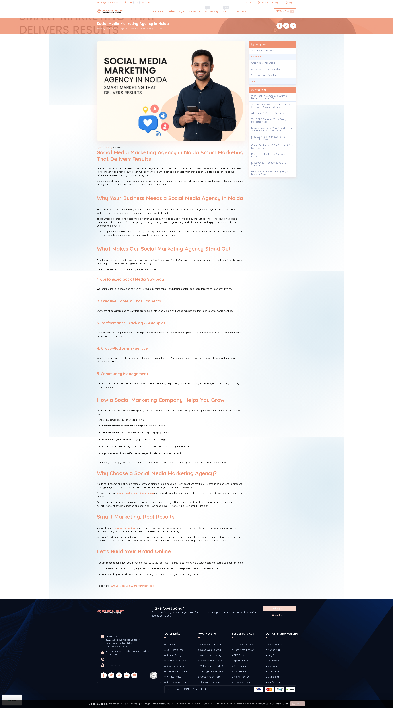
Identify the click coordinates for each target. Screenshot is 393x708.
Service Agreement (176, 682)
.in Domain (273, 660)
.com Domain (275, 644)
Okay (297, 703)
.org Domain (274, 655)
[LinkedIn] (143, 2)
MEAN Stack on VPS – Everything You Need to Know (271, 173)
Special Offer (241, 660)
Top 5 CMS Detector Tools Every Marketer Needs (268, 120)
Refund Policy (173, 655)
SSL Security (240, 671)
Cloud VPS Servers (210, 676)
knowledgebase (242, 682)
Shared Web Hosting (211, 644)
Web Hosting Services (263, 50)
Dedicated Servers (210, 682)
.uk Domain (274, 676)
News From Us (241, 676)
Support (280, 608)
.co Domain (274, 666)
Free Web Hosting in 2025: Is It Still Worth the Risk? (269, 138)
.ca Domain (274, 682)
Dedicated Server (243, 644)
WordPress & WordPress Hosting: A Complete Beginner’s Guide (270, 105)
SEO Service (240, 655)
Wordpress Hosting (210, 655)
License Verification (176, 671)
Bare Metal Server (244, 649)
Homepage (101, 28)
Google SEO (123, 28)
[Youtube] (149, 2)
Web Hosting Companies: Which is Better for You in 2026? (269, 97)
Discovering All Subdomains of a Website (268, 164)
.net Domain (274, 649)
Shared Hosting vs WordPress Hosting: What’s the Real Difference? (272, 129)
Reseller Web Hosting (211, 660)
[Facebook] (125, 2)
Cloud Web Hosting (210, 649)
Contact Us (280, 614)
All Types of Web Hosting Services (269, 113)
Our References (174, 649)
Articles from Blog (176, 660)
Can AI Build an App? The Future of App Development (272, 146)
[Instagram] (137, 2)
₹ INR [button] (249, 2)
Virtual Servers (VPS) (211, 666)
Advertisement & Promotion (266, 68)
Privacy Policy (173, 676)
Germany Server (243, 666)
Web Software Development (266, 75)
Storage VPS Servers (211, 671)
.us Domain (274, 671)
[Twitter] (131, 2)
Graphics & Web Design (264, 62)
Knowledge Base (175, 666)
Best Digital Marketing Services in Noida (269, 155)
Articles (112, 28)
